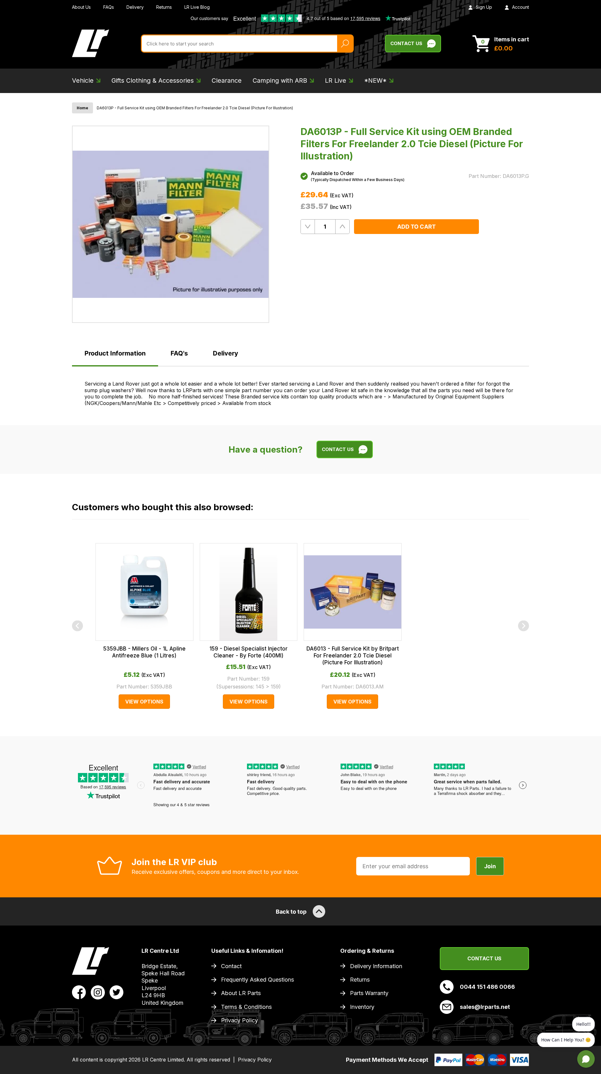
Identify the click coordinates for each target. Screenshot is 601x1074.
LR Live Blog (197, 7)
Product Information (115, 353)
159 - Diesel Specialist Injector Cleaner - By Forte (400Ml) (248, 652)
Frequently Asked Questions (257, 979)
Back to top (291, 911)
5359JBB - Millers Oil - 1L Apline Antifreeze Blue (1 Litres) (144, 652)
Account (520, 7)
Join (490, 866)
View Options (144, 701)
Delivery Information (376, 966)
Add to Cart (416, 226)
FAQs (108, 7)
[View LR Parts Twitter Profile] (117, 992)
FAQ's (179, 353)
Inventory (362, 1007)
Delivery (135, 7)
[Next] (523, 625)
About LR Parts (241, 993)
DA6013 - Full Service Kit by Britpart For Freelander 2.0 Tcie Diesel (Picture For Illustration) (352, 656)
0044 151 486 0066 (487, 986)
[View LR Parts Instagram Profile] (98, 992)
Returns (164, 7)
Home (82, 108)
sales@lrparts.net (485, 1007)
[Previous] (77, 625)
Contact (231, 966)
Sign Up (484, 7)
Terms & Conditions (246, 1007)
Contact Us (406, 43)
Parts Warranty (369, 993)
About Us (81, 7)
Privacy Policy (239, 1020)
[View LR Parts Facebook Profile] (79, 992)
